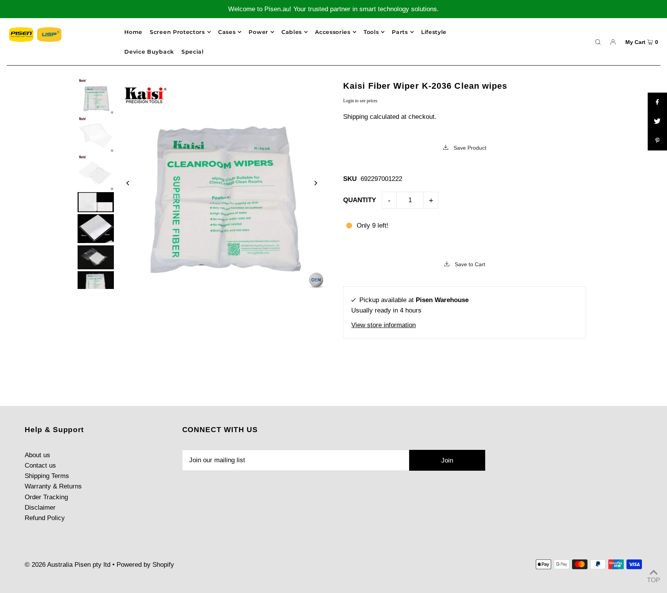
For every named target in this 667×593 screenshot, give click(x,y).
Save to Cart (469, 264)
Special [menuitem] (192, 51)
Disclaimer (40, 507)
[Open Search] (598, 42)
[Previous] (128, 183)
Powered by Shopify (145, 564)
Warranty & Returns (53, 486)
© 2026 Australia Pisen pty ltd (67, 564)
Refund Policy (45, 518)
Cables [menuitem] (291, 32)
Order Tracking (46, 497)
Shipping (355, 116)
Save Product (469, 148)
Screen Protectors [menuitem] (177, 32)
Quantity (359, 200)
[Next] (315, 183)
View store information (383, 325)
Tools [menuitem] (371, 32)
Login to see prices (360, 100)
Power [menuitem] (258, 32)
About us (37, 455)
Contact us (40, 465)
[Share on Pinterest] (657, 140)
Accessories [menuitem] (332, 32)
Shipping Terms (47, 476)
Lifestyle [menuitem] (434, 32)
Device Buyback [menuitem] (149, 51)
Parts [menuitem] (400, 32)
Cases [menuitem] (227, 32)
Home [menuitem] (133, 32)
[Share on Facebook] (657, 102)
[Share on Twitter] (657, 121)
